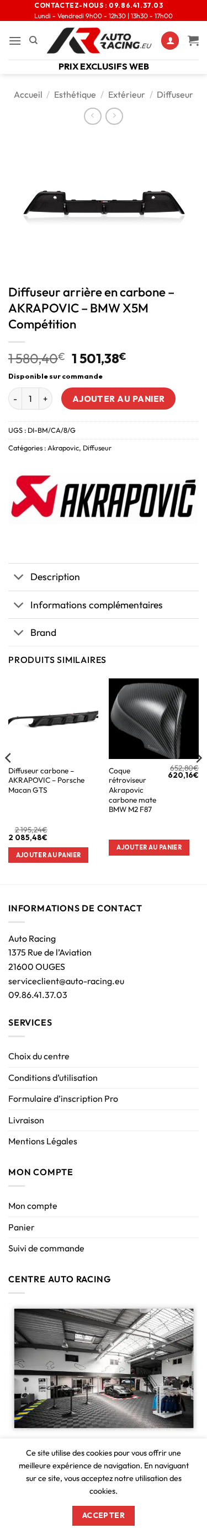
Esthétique (75, 94)
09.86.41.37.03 (37, 994)
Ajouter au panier (118, 398)
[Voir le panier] (193, 40)
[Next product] (92, 116)
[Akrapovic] (103, 498)
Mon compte (32, 1205)
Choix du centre (39, 1055)
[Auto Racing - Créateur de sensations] (99, 40)
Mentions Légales (42, 1140)
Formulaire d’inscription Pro (63, 1098)
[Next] (198, 780)
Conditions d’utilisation (53, 1077)
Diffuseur (175, 94)
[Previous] (8, 780)
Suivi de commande (46, 1248)
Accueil (28, 94)
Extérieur (126, 94)
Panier (21, 1227)
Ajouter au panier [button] (48, 855)
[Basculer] (19, 578)
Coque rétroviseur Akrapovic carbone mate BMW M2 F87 (132, 790)
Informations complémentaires (96, 604)
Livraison (26, 1120)
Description (55, 576)
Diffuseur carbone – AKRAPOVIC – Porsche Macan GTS (46, 780)
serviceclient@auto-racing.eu (66, 980)
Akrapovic (63, 447)
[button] (15, 40)
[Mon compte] (170, 40)
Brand (43, 632)
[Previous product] (114, 116)
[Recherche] (33, 40)
